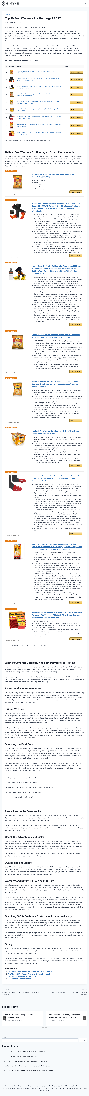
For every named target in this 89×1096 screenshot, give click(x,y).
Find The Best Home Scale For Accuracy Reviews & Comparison (69, 992)
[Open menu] (85, 3)
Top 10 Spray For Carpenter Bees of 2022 (23, 976)
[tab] (42, 1027)
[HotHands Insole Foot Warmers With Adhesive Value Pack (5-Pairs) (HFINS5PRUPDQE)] (12, 72)
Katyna (9, 22)
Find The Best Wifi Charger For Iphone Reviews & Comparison (25, 1061)
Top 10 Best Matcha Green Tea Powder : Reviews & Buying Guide (27, 1066)
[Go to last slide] (4, 1018)
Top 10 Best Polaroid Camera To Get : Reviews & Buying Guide (26, 1051)
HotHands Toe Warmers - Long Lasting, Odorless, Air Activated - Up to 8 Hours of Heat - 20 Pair (56, 432)
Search (4, 1037)
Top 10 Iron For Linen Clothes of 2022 (21, 979)
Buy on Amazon (77, 72)
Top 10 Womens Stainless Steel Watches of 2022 (21, 1056)
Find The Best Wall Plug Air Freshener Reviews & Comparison (30, 974)
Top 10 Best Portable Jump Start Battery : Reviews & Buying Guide (20, 992)
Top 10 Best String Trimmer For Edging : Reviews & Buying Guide (31, 971)
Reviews (7, 15)
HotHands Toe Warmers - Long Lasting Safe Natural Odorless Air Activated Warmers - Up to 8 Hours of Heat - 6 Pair (56, 336)
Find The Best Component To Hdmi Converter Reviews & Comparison (28, 1071)
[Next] (84, 1018)
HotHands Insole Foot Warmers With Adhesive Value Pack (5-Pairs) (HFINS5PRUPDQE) (55, 175)
